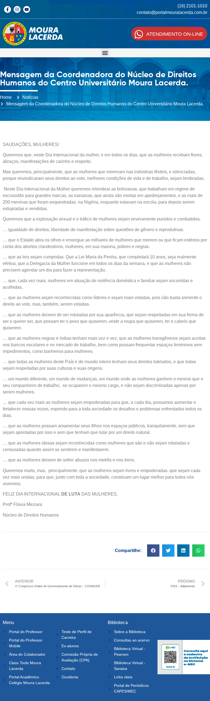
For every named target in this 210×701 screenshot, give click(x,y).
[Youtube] (26, 9)
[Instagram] (17, 9)
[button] (105, 52)
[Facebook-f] (7, 9)
